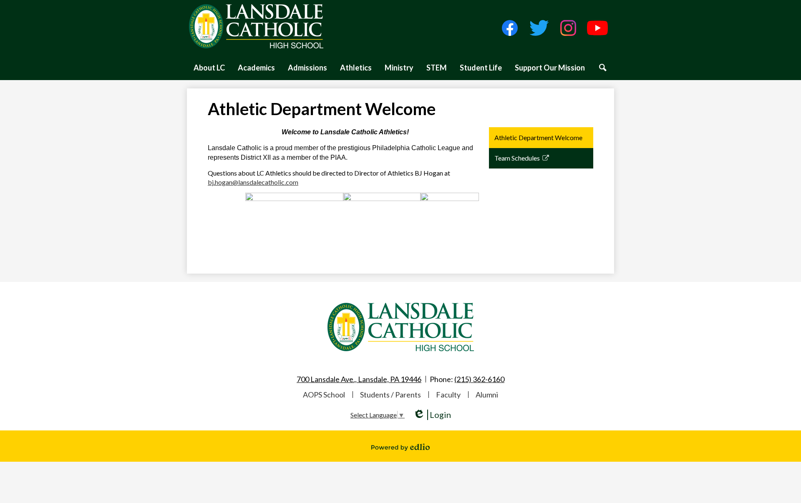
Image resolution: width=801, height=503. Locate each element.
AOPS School (324, 394)
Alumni (487, 394)
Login (432, 415)
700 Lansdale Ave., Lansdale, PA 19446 (359, 379)
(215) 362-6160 (479, 379)
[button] (209, 67)
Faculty (448, 394)
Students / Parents (390, 394)
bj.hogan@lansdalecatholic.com (253, 182)
